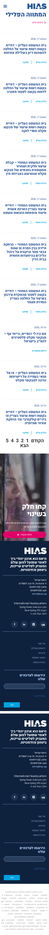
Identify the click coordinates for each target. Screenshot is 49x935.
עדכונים (42, 653)
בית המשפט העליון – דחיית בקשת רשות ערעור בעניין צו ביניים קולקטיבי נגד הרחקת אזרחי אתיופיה (26, 417)
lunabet (21, 920)
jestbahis (25, 910)
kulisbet (44, 895)
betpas (34, 910)
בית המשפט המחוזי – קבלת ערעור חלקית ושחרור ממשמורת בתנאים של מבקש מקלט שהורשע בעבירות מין (25, 168)
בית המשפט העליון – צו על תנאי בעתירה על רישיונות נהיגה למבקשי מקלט (26, 376)
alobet (27, 895)
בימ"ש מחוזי (41, 183)
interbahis (18, 914)
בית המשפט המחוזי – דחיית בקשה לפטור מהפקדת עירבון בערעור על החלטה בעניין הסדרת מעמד (25, 296)
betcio (39, 923)
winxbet (29, 901)
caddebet (20, 907)
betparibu (8, 895)
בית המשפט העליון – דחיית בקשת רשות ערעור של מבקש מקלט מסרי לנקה (25, 127)
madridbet (18, 901)
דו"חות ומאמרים (39, 351)
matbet (6, 904)
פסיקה (26, 62)
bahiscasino (17, 904)
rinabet (35, 895)
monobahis (8, 907)
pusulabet (11, 920)
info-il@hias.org (39, 594)
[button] (5, 6)
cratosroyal (20, 923)
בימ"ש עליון (41, 62)
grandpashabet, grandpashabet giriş (24, 926)
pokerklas (41, 907)
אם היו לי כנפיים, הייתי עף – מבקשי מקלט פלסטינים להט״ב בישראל (25, 337)
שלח (12, 704)
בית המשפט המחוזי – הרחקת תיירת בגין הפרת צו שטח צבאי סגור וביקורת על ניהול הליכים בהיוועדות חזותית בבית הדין (25, 252)
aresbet (18, 895)
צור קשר (41, 643)
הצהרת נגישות (39, 662)
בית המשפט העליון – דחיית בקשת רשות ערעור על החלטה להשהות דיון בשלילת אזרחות (24, 49)
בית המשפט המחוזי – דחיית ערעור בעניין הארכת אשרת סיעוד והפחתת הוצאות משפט (24, 209)
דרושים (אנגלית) (38, 648)
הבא (24, 445)
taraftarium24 (30, 904)
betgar (4, 898)
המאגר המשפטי (38, 657)
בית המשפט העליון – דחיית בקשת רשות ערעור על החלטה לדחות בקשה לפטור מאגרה (24, 88)
